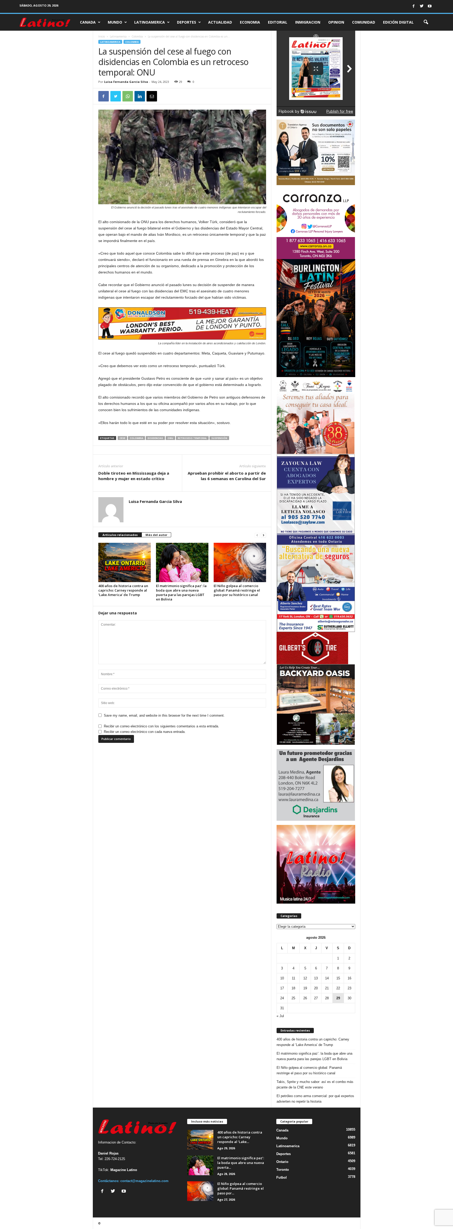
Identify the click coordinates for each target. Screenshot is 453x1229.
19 (305, 988)
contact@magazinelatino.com (144, 1181)
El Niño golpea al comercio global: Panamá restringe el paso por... (240, 1188)
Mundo (115, 22)
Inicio (101, 36)
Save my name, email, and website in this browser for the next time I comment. (164, 715)
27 (316, 998)
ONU (170, 438)
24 (282, 998)
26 (305, 998)
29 (338, 998)
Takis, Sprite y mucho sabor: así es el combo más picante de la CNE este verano (315, 1084)
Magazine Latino (123, 1170)
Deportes (186, 22)
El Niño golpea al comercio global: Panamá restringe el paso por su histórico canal (237, 590)
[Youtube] (430, 6)
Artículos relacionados (120, 535)
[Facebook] (413, 6)
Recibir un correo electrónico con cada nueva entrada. (145, 732)
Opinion (336, 22)
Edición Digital (398, 22)
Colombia (137, 36)
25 (293, 998)
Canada (88, 22)
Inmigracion (307, 22)
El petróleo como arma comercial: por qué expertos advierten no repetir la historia (315, 1098)
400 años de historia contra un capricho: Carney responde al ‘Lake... (239, 1137)
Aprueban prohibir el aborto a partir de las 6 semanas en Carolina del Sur (227, 475)
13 (316, 978)
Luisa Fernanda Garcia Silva (126, 82)
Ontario (282, 1162)
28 (327, 998)
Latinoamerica (149, 22)
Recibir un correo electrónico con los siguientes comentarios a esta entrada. (161, 726)
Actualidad (220, 22)
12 (305, 978)
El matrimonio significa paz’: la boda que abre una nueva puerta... (240, 1163)
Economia (250, 22)
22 (338, 988)
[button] (426, 22)
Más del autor (156, 535)
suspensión (219, 438)
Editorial (277, 22)
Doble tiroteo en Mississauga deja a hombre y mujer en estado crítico (133, 475)
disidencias (155, 438)
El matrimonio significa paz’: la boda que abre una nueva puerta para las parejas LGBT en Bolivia (181, 592)
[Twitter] (421, 6)
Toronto (282, 1170)
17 (282, 988)
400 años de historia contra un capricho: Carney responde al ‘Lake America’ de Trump (123, 590)
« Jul (280, 1016)
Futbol (281, 1177)
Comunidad (363, 22)
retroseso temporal (192, 438)
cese (122, 438)
